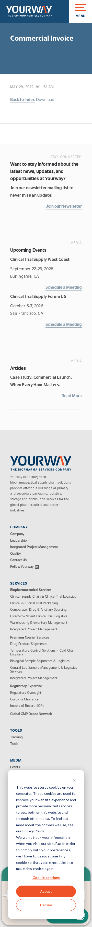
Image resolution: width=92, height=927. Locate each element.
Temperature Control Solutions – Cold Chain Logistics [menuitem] (42, 652)
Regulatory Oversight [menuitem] (25, 693)
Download (45, 99)
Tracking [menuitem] (16, 737)
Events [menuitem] (15, 767)
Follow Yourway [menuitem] (21, 567)
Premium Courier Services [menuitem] (29, 637)
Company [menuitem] (17, 534)
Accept (46, 891)
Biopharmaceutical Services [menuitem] (30, 590)
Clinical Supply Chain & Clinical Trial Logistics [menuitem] (43, 597)
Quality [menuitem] (15, 554)
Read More (72, 395)
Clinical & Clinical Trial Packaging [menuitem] (34, 603)
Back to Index (22, 99)
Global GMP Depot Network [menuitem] (31, 714)
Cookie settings (46, 877)
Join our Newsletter (64, 206)
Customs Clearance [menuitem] (24, 699)
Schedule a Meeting (63, 287)
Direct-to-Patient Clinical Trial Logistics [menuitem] (38, 616)
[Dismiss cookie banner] (74, 781)
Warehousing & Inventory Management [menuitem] (38, 623)
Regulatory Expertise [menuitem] (26, 686)
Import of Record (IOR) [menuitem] (26, 706)
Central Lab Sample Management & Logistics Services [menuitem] (43, 670)
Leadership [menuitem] (18, 541)
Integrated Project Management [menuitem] (34, 547)
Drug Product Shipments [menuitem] (28, 644)
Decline (46, 905)
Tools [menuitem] (14, 744)
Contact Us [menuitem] (18, 560)
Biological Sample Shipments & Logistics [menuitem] (40, 661)
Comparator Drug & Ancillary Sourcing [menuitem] (38, 610)
